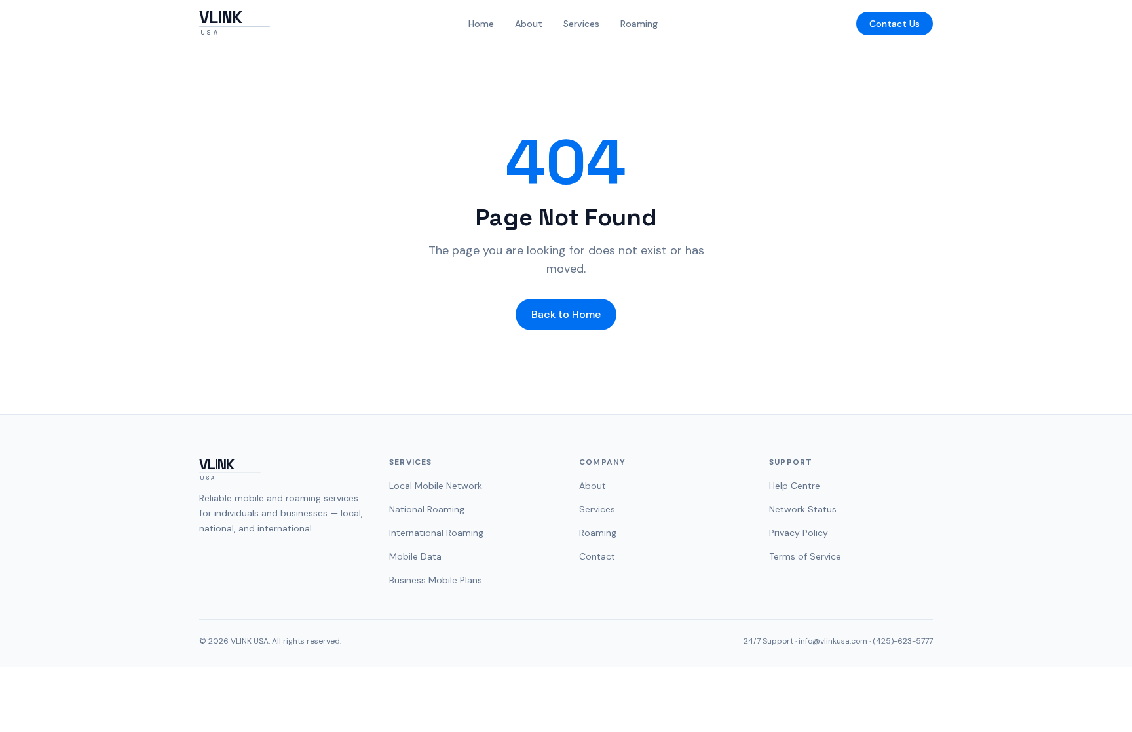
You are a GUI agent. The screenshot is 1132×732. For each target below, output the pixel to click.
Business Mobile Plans (435, 580)
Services (581, 23)
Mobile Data (415, 556)
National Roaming (426, 509)
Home (481, 23)
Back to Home (566, 314)
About (528, 23)
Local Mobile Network (435, 485)
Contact (597, 556)
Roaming (639, 23)
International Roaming (436, 533)
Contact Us (894, 23)
